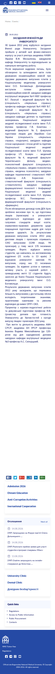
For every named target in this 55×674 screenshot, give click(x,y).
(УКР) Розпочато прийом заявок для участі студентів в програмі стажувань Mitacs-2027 (26, 550)
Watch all (44, 522)
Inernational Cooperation (21, 506)
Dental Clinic (14, 582)
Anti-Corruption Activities (22, 500)
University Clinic (17, 576)
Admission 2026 (16, 486)
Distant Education (17, 493)
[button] (5, 3)
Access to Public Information (21, 614)
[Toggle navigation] (47, 10)
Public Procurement (17, 618)
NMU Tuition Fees (9, 646)
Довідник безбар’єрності (22, 589)
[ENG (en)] (39, 2)
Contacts (13, 622)
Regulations (14, 611)
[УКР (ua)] (34, 2)
